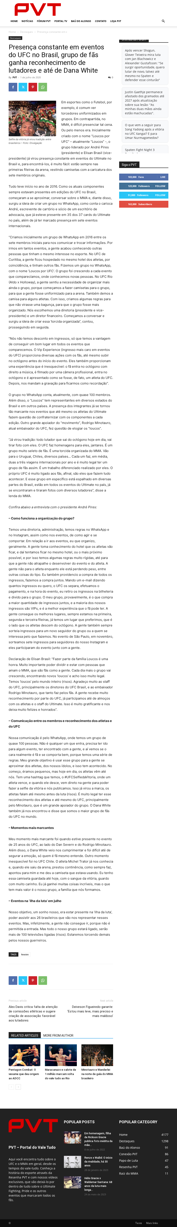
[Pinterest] (32, 87)
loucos (24, 954)
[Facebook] (13, 87)
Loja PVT (115, 21)
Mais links (152, 1223)
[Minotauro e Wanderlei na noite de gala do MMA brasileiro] (97, 1055)
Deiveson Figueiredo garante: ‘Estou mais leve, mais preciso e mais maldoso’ (90, 1011)
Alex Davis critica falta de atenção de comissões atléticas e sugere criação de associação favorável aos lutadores (33, 1013)
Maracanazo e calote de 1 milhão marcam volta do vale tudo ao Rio (60, 1074)
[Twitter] (23, 87)
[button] (163, 21)
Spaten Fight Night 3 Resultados (140, 152)
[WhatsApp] (42, 87)
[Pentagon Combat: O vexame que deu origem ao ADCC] (24, 1055)
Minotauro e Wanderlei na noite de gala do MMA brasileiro (97, 1074)
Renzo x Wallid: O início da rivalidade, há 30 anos (98, 1161)
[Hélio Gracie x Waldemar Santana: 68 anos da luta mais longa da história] (72, 1182)
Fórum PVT (44, 21)
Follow (160, 186)
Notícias (27, 21)
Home (14, 21)
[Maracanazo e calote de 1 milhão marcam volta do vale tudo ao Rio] (61, 1055)
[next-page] (18, 1087)
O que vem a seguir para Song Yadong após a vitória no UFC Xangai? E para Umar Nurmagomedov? (144, 131)
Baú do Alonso (81, 21)
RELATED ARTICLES (24, 1035)
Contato (100, 21)
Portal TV (60, 21)
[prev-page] (11, 1087)
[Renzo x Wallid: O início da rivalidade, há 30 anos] (72, 1162)
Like (162, 177)
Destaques (26, 32)
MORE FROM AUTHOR (58, 1035)
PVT (15, 77)
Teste (138, 1223)
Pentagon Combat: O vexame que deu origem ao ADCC (24, 1074)
